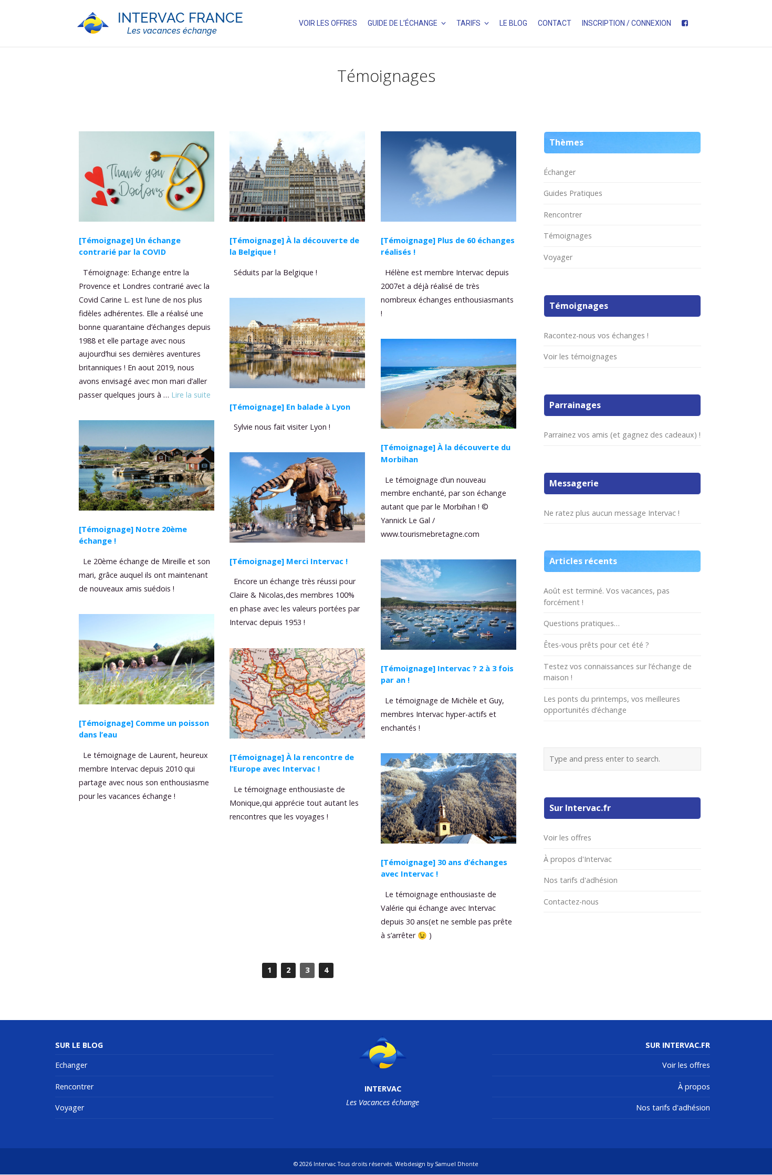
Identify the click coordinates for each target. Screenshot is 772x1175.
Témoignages (568, 236)
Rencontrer (563, 215)
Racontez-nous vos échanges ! (596, 335)
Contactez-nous (571, 902)
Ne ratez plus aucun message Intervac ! (612, 513)
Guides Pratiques (573, 193)
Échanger (560, 172)
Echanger (71, 1065)
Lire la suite (191, 395)
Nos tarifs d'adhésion (581, 880)
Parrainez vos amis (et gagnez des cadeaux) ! (622, 435)
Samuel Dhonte (456, 1164)
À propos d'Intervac (578, 859)
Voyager (558, 257)
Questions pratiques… (582, 623)
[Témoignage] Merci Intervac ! (288, 561)
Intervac (325, 1164)
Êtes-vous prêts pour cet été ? (596, 645)
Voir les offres (567, 838)
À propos (694, 1086)
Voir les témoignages (580, 356)
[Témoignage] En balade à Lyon (289, 406)
